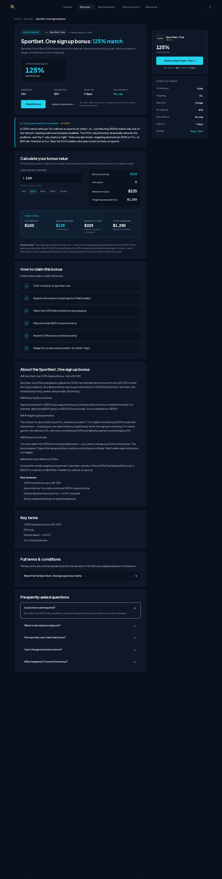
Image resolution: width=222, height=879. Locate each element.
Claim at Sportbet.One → (179, 60)
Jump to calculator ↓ (62, 104)
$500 (53, 191)
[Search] (210, 7)
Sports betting (106, 7)
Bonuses (85, 7)
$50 (24, 191)
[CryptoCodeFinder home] (12, 6)
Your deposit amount (33, 170)
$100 (33, 191)
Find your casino (131, 7)
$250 (42, 191)
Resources (151, 7)
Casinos (67, 7)
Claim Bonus (33, 104)
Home (18, 19)
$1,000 (63, 191)
